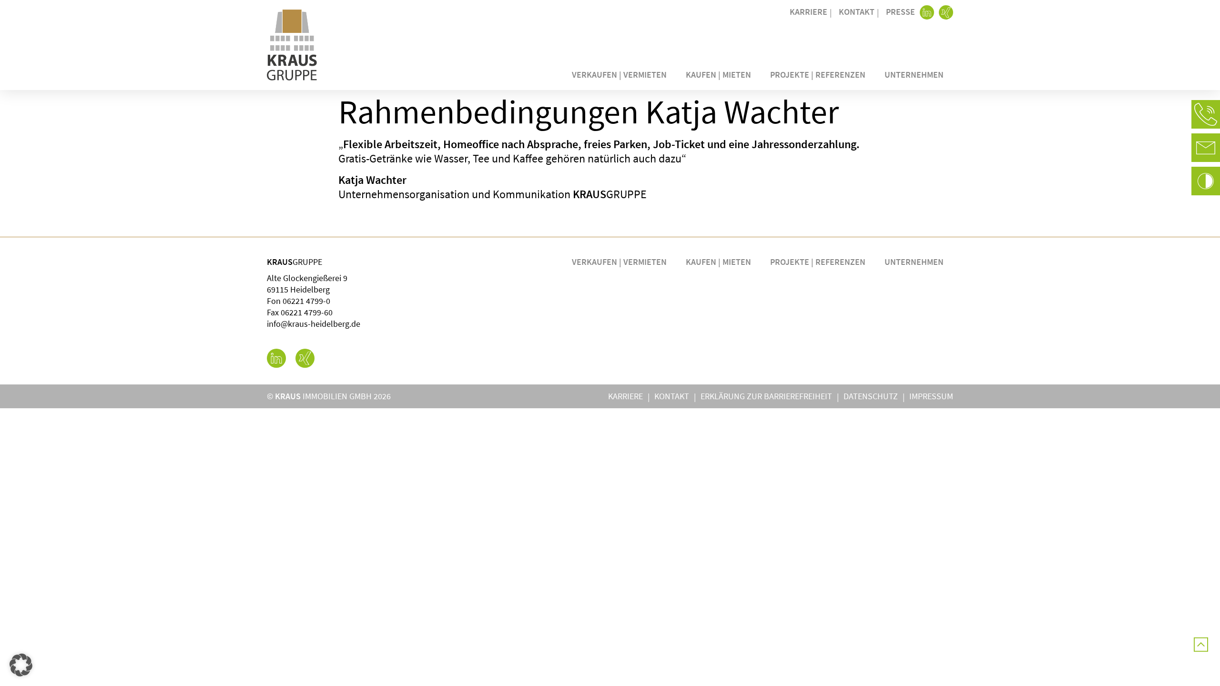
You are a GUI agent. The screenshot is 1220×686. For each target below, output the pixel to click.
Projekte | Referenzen (817, 74)
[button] (1205, 114)
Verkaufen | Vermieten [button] (619, 74)
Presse (900, 11)
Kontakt (856, 11)
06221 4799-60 (307, 312)
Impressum (931, 396)
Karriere (808, 11)
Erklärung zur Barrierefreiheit (766, 396)
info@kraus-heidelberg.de (313, 323)
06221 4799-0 (306, 300)
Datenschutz (871, 396)
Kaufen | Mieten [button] (718, 74)
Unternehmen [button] (914, 74)
